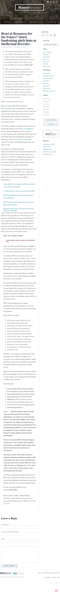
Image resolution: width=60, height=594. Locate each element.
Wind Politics (46, 81)
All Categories (51, 120)
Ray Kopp (19, 273)
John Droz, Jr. (46, 59)
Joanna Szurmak (46, 66)
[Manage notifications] (56, 590)
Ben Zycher (32, 463)
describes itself (9, 108)
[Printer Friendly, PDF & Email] (54, 35)
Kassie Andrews (46, 57)
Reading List (36, 22)
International (46, 83)
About (7, 22)
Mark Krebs (45, 64)
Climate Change (46, 73)
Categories (19, 22)
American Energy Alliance (49, 144)
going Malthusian (28, 129)
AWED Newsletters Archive (49, 91)
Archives (51, 22)
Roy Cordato (28, 465)
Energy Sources (46, 86)
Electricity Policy (47, 88)
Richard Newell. (30, 483)
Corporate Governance (48, 78)
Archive (51, 124)
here (13, 299)
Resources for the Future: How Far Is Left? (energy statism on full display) (19, 209)
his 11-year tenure (26, 139)
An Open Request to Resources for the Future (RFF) (19, 191)
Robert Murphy (19, 463)
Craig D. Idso (46, 61)
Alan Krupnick (8, 273)
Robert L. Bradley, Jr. (48, 52)
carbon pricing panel (16, 285)
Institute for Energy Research (49, 151)
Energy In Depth (46, 146)
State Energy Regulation (48, 76)
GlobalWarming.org (47, 149)
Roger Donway (46, 54)
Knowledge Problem (47, 154)
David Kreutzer (12, 465)
